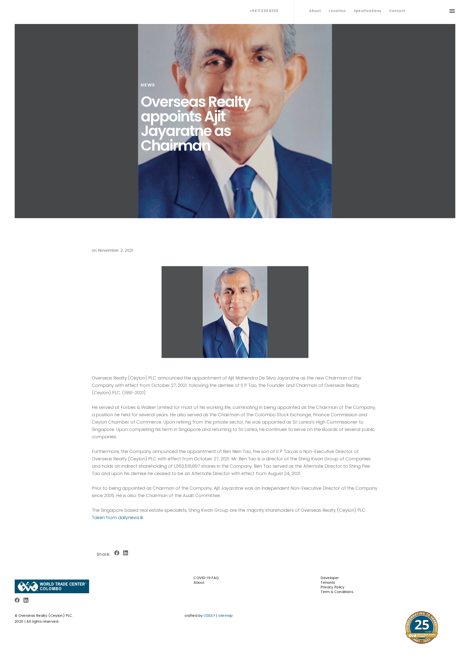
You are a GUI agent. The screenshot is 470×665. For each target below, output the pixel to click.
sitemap (225, 616)
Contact (397, 10)
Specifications (367, 10)
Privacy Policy (332, 587)
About (315, 10)
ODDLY (209, 616)
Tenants (328, 582)
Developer (330, 578)
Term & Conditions (337, 592)
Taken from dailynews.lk (117, 517)
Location (337, 10)
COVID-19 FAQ (206, 578)
